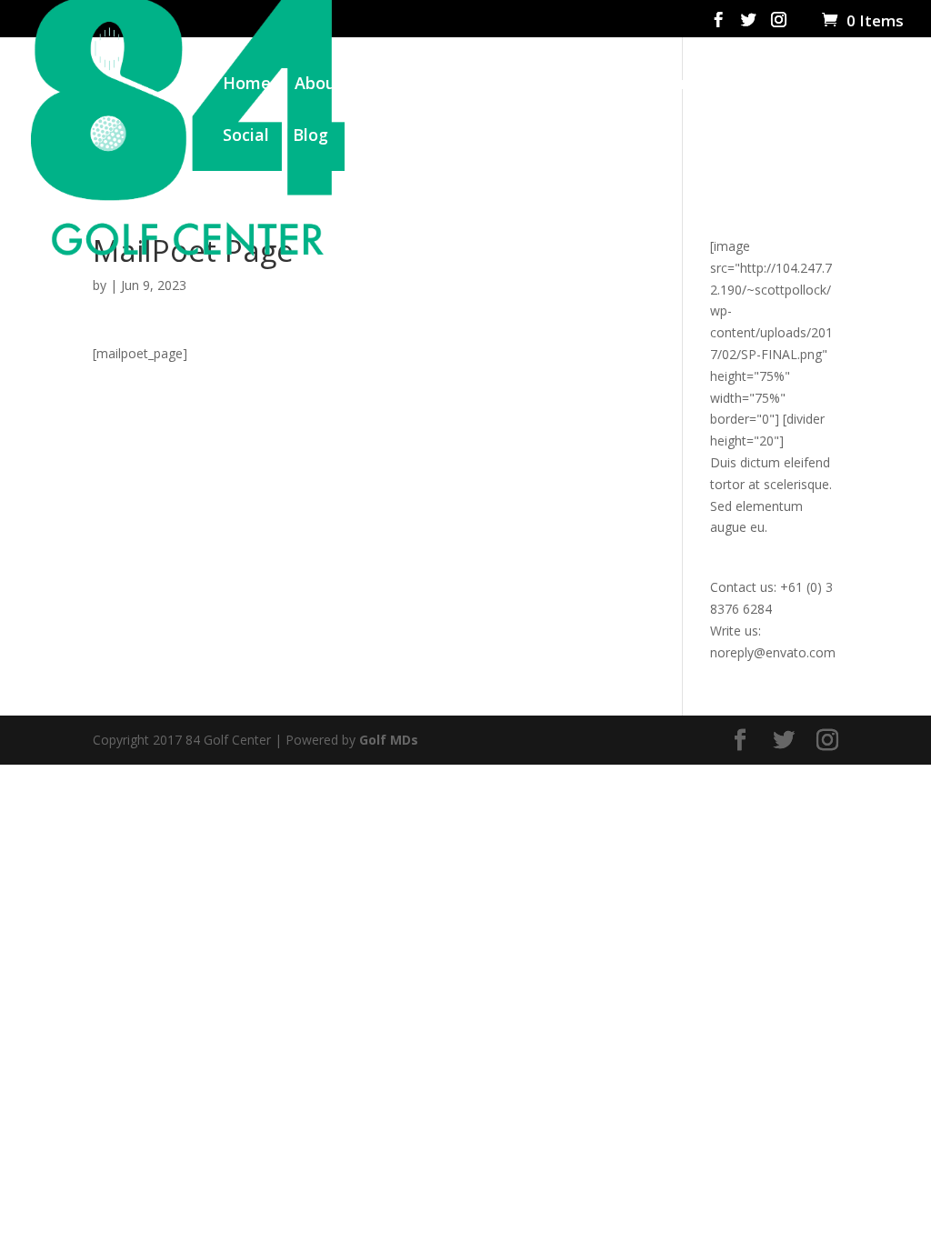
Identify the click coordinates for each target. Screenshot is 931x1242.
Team (515, 85)
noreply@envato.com (773, 652)
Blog (310, 136)
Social (246, 136)
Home (247, 85)
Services (417, 85)
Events (589, 85)
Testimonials (772, 85)
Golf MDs (388, 739)
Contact (383, 136)
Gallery (668, 85)
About (319, 85)
